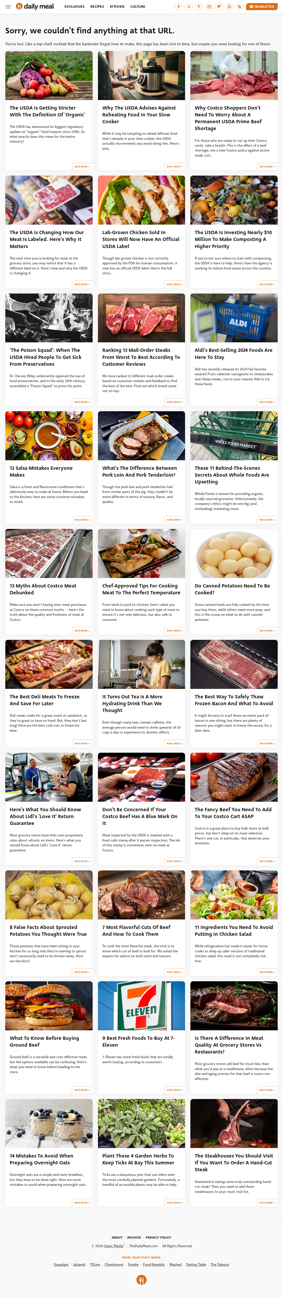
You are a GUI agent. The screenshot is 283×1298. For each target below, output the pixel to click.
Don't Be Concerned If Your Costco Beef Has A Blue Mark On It (140, 816)
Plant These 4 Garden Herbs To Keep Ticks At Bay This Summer (138, 1159)
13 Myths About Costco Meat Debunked (43, 589)
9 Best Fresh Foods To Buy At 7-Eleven (138, 1041)
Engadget (61, 1264)
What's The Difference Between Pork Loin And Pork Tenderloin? (139, 471)
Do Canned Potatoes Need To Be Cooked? (232, 589)
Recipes (97, 6)
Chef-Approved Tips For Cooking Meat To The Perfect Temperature (141, 589)
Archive (134, 1237)
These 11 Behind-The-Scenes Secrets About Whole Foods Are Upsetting (232, 475)
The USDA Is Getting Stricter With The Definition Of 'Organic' (47, 111)
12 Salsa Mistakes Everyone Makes (41, 471)
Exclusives (74, 6)
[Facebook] (178, 6)
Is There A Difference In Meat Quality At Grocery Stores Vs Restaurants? (229, 1045)
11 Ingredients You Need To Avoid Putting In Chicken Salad (234, 931)
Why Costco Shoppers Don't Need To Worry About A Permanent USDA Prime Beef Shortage (228, 118)
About (117, 1237)
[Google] (229, 6)
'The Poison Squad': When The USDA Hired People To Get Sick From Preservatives (45, 357)
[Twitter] (189, 6)
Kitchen (117, 6)
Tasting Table (196, 1264)
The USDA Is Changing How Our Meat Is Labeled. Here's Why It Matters (47, 239)
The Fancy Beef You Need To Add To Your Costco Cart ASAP (233, 813)
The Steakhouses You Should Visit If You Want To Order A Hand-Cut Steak (234, 1162)
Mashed (176, 1264)
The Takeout (220, 1264)
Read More (81, 166)
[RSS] (239, 6)
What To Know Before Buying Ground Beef (44, 1041)
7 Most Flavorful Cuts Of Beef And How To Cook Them (136, 931)
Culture (137, 6)
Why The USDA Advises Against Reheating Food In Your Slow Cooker (139, 114)
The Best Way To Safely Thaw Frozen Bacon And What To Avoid (234, 700)
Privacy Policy (158, 1237)
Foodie (133, 1264)
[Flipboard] (219, 6)
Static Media (113, 1246)
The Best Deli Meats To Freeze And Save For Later (45, 700)
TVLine (95, 1264)
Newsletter (264, 6)
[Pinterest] (199, 6)
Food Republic (154, 1264)
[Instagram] (209, 6)
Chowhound (114, 1264)
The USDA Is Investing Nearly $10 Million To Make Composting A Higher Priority (233, 239)
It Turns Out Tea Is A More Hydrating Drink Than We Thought (132, 703)
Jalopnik (79, 1264)
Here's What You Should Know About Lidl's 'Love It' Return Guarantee (45, 816)
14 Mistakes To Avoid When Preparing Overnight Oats (41, 1159)
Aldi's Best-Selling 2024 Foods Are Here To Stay (234, 353)
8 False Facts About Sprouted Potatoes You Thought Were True (48, 931)
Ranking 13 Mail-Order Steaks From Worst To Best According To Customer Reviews (141, 357)
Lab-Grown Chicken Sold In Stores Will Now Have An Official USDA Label (141, 239)
